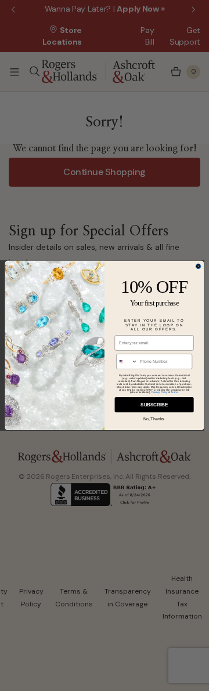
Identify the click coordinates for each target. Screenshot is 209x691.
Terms (174, 392)
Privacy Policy (160, 392)
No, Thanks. (154, 418)
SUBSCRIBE (154, 405)
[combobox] (127, 361)
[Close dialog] (198, 266)
